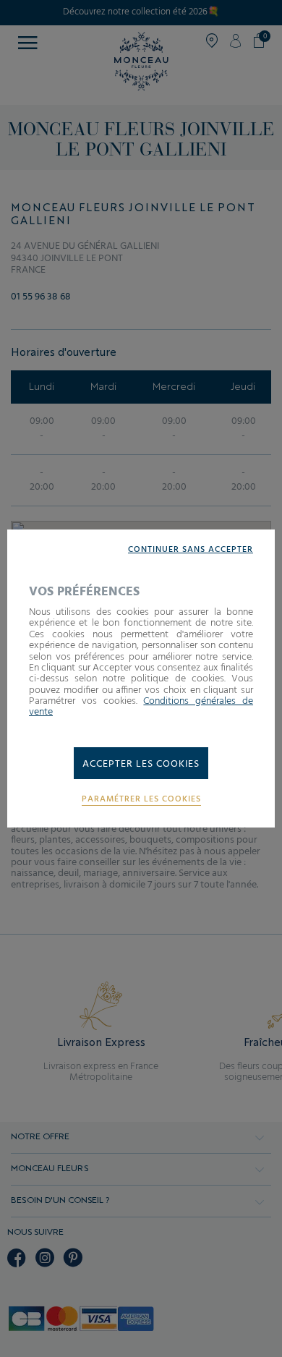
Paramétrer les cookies (141, 800)
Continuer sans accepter (190, 550)
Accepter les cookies (141, 764)
